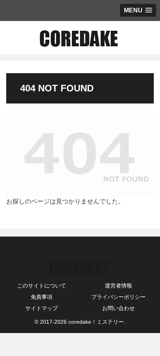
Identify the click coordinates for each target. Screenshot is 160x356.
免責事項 (41, 297)
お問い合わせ (118, 308)
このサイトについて (41, 285)
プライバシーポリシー (118, 297)
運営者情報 (118, 285)
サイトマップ (41, 308)
